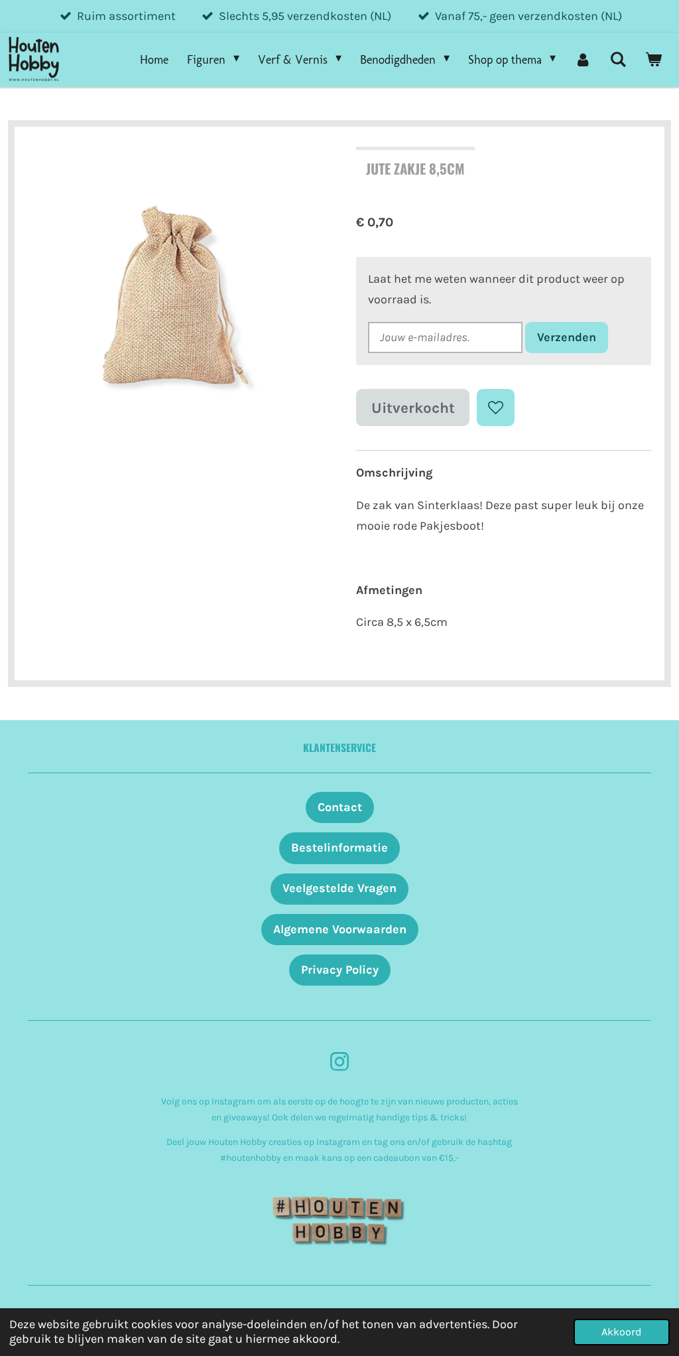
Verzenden (566, 337)
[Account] (582, 60)
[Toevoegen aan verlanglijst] (495, 407)
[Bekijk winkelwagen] (653, 60)
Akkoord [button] (621, 1331)
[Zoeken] (618, 60)
